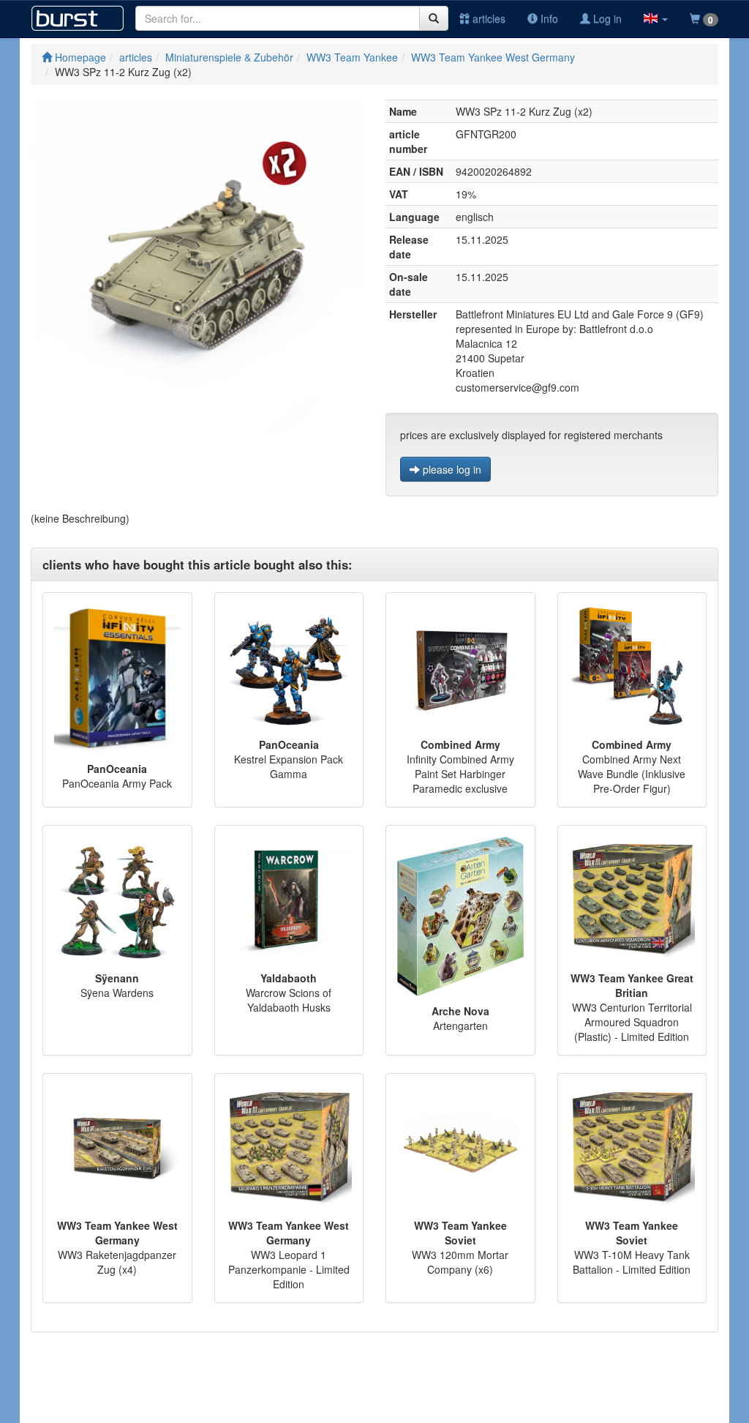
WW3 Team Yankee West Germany (493, 57)
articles (487, 18)
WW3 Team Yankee (352, 57)
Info (548, 18)
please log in (450, 469)
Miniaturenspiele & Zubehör (229, 57)
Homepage (79, 57)
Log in (606, 18)
